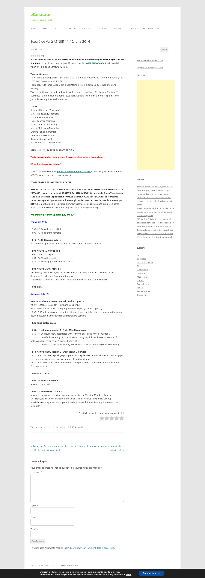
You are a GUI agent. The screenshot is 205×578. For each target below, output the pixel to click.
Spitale (133, 28)
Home (33, 28)
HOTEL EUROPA (92, 63)
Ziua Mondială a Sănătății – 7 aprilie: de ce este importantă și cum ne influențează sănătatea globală (155, 212)
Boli (56, 28)
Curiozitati (101, 28)
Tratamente (70, 28)
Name (34, 505)
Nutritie (86, 28)
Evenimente (118, 28)
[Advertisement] (156, 125)
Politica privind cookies (39, 565)
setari (128, 574)
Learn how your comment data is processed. (92, 547)
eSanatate (40, 14)
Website (34, 529)
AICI (71, 149)
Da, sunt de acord (151, 573)
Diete (139, 266)
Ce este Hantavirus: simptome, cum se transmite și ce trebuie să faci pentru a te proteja (155, 201)
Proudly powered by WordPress (65, 565)
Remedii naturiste (145, 284)
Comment (36, 472)
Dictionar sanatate (145, 262)
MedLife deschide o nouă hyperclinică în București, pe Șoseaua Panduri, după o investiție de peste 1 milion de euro (155, 190)
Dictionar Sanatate (151, 28)
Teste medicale (143, 291)
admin (82, 427)
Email (34, 517)
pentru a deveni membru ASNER (74, 171)
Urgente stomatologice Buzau (150, 67)
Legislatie (141, 273)
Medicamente (143, 276)
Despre (45, 28)
